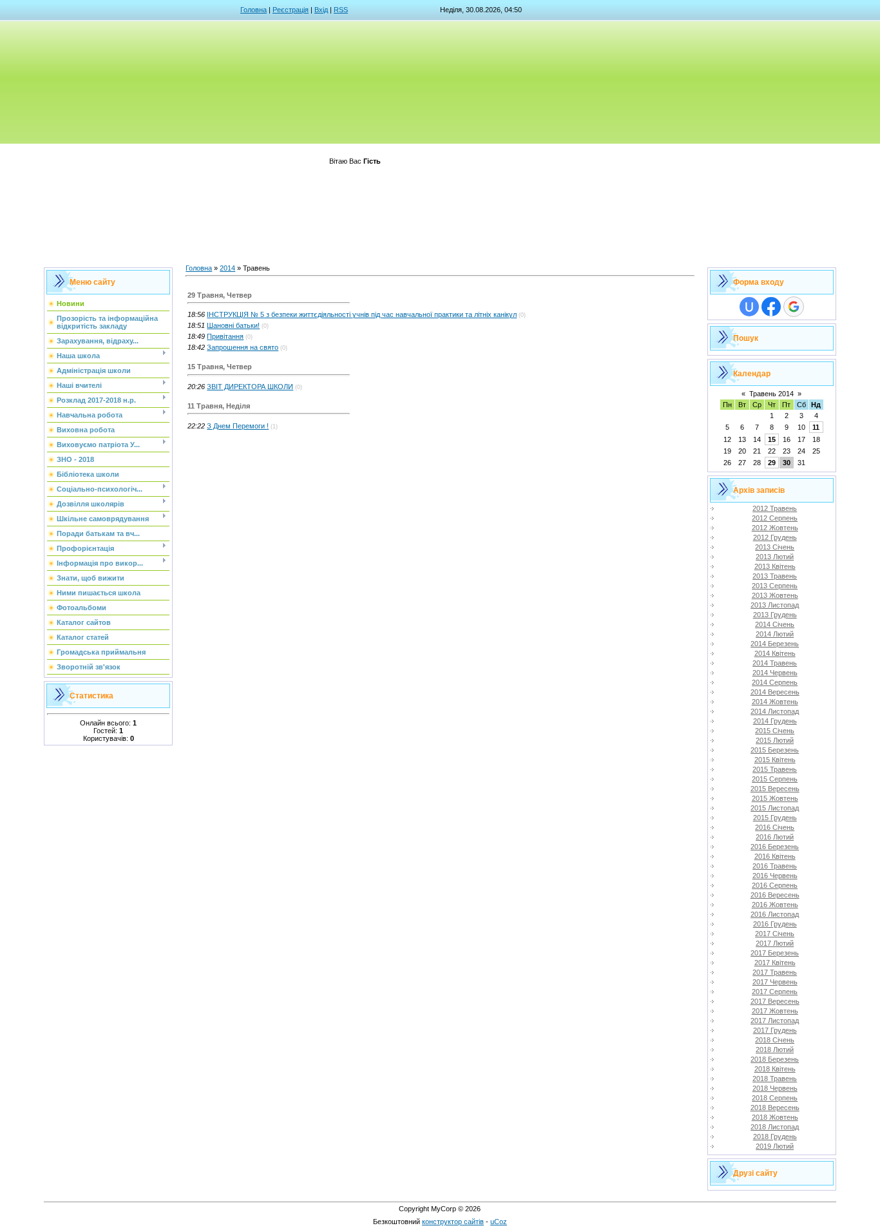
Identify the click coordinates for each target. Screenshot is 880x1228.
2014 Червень (775, 672)
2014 (227, 268)
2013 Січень (774, 547)
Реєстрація (291, 10)
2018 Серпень (775, 1098)
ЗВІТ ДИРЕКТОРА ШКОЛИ (250, 386)
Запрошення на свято (242, 347)
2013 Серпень (775, 586)
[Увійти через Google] (793, 306)
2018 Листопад (775, 1127)
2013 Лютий (775, 557)
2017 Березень (775, 953)
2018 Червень (775, 1088)
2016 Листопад (775, 914)
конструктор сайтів (453, 1221)
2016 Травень (774, 866)
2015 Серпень (775, 779)
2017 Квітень (775, 962)
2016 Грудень (775, 924)
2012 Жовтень (775, 528)
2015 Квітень (775, 759)
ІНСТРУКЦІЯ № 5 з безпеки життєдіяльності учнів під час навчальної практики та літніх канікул (362, 314)
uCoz (498, 1221)
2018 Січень (774, 1040)
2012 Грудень (775, 537)
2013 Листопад (775, 605)
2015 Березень (775, 750)
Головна (253, 10)
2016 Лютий (775, 837)
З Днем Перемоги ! (238, 426)
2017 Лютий (775, 943)
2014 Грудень (775, 721)
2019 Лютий (775, 1146)
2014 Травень (774, 663)
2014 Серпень (775, 682)
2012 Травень (774, 508)
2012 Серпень (775, 518)
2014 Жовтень (775, 701)
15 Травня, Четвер (219, 366)
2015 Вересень (775, 788)
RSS (341, 10)
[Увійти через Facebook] (771, 306)
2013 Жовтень (775, 595)
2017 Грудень (775, 1030)
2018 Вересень (775, 1107)
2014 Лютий (775, 634)
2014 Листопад (775, 711)
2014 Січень (774, 624)
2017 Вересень (775, 1001)
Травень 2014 (771, 394)
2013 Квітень (775, 566)
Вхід (321, 10)
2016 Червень (775, 875)
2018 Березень (775, 1059)
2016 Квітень (775, 856)
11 (815, 427)
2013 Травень (774, 576)
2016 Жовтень (775, 904)
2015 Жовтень (775, 798)
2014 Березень (775, 644)
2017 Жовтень (775, 1011)
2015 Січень (774, 730)
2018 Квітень (775, 1069)
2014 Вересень (775, 692)
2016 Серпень (775, 885)
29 (772, 462)
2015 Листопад (775, 808)
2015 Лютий (775, 740)
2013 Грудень (775, 615)
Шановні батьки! (233, 325)
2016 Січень (774, 827)
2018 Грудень (775, 1136)
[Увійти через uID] (749, 306)
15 (772, 439)
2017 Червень (775, 982)
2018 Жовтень (775, 1117)
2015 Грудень (775, 817)
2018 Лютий (775, 1049)
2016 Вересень (775, 895)
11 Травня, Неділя (218, 406)
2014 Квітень (775, 653)
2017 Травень (774, 972)
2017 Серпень (775, 991)
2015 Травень (774, 769)
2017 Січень (774, 933)
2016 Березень (775, 846)
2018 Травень (774, 1078)
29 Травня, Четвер (219, 295)
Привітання (225, 336)
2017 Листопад (775, 1020)
